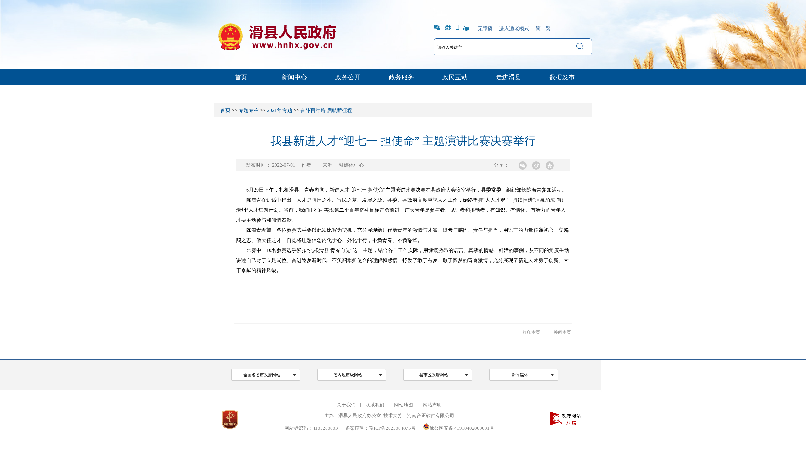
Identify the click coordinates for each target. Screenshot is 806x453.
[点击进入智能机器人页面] (466, 28)
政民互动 (455, 77)
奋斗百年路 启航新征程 (326, 110)
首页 (241, 77)
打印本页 (531, 332)
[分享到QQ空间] (550, 165)
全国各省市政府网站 (261, 374)
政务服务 (401, 77)
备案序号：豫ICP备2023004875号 (380, 428)
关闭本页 (562, 332)
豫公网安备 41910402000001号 (461, 428)
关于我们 (346, 404)
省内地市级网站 (347, 374)
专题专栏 (249, 110)
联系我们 (375, 404)
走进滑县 (508, 77)
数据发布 (562, 77)
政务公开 (347, 77)
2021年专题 (279, 110)
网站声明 (432, 404)
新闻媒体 (520, 374)
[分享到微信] (523, 165)
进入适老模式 (514, 28)
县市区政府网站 (433, 374)
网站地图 (403, 404)
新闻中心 (294, 77)
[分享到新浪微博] (536, 165)
